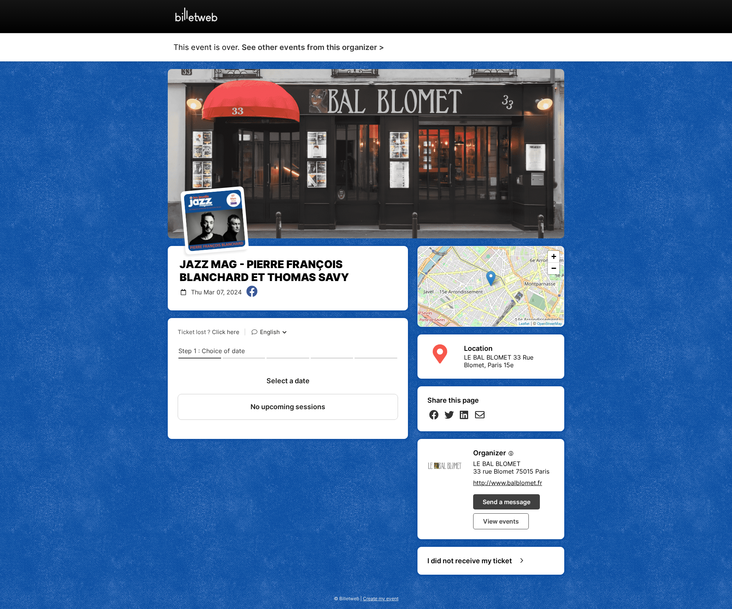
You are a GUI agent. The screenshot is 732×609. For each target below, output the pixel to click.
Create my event (380, 598)
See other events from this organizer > (313, 47)
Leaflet (524, 323)
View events (501, 521)
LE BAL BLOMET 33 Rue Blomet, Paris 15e (498, 361)
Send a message (506, 502)
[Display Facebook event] (252, 292)
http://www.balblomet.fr (507, 483)
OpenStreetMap (549, 323)
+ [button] (553, 256)
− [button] (553, 268)
